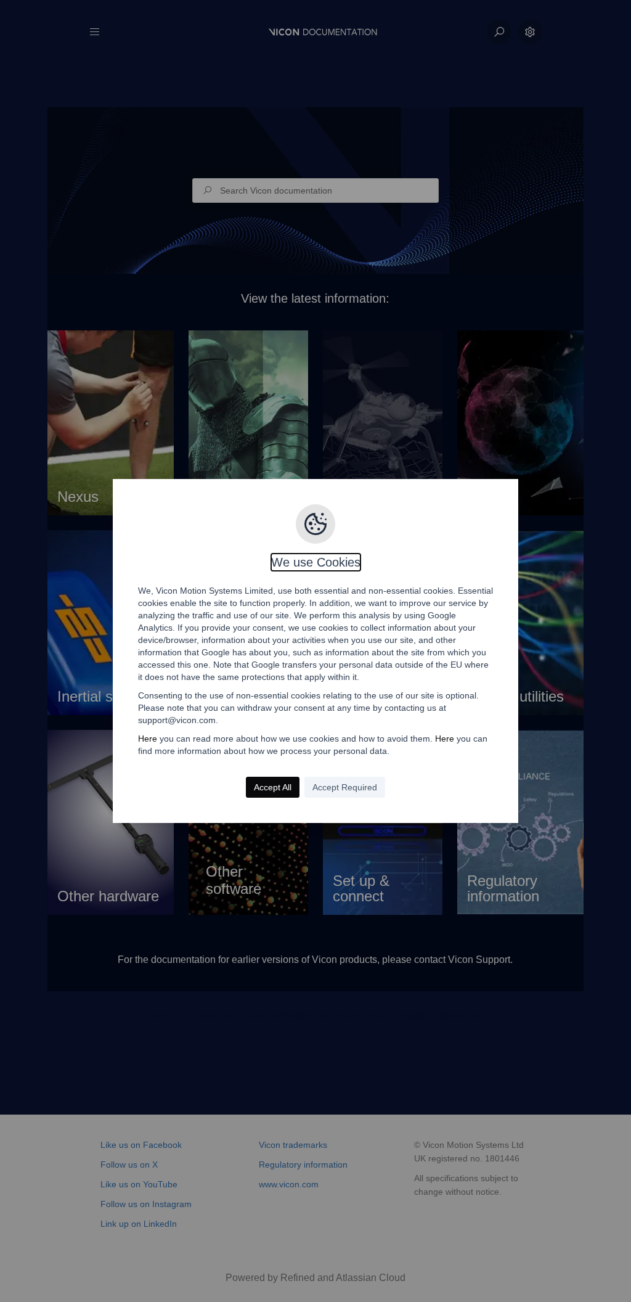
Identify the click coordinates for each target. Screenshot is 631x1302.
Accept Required (344, 787)
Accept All (272, 787)
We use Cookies (315, 562)
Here (147, 738)
